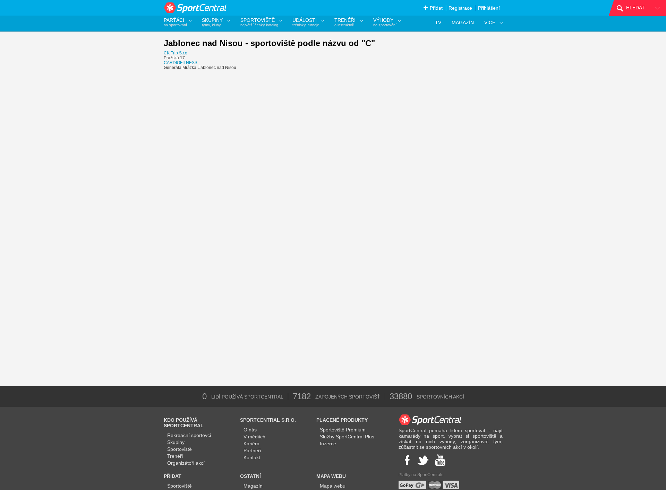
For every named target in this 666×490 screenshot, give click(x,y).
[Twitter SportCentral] (423, 460)
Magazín (253, 486)
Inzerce (328, 443)
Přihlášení (489, 8)
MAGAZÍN (463, 22)
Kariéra (251, 443)
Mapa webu (332, 486)
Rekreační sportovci (189, 435)
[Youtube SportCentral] (440, 460)
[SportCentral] (196, 8)
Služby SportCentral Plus (347, 436)
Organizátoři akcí (186, 463)
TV (438, 22)
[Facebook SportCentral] (406, 460)
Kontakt (252, 457)
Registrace (460, 8)
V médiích (254, 436)
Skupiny (176, 442)
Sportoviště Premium (343, 429)
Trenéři (175, 456)
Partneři (252, 450)
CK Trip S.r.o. (176, 53)
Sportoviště (179, 449)
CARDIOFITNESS (180, 62)
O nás (250, 429)
